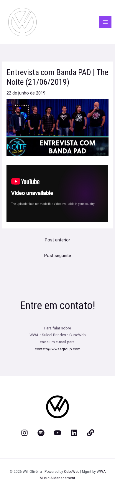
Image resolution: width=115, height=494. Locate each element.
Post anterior (57, 240)
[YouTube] (57, 432)
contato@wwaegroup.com (57, 349)
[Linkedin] (74, 432)
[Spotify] (41, 432)
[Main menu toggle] (105, 22)
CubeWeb (71, 472)
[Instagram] (24, 432)
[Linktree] (90, 432)
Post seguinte (57, 255)
